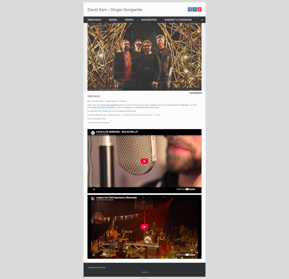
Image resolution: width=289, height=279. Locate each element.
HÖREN (129, 19)
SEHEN (113, 19)
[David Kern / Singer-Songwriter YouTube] (199, 9)
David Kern (145, 272)
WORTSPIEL (184, 105)
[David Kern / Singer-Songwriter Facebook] (190, 9)
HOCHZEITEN (149, 19)
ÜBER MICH (94, 19)
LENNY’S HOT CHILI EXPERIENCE (103, 107)
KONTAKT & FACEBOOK (178, 19)
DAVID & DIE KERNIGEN (109, 105)
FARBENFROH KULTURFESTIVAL (147, 107)
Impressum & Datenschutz (97, 267)
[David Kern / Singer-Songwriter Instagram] (194, 9)
